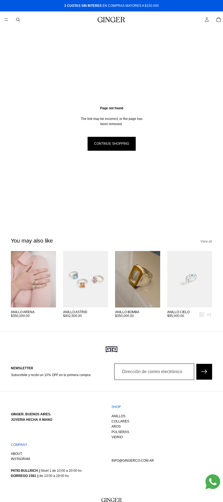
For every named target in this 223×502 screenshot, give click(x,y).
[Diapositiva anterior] (69, 279)
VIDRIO (117, 437)
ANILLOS (118, 416)
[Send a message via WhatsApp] (212, 481)
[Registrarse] (204, 372)
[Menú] (6, 19)
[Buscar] (18, 20)
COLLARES (120, 421)
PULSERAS (120, 432)
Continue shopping (111, 144)
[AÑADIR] (47, 299)
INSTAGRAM (20, 459)
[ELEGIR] (204, 299)
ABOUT (16, 454)
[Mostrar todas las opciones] (209, 314)
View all (206, 241)
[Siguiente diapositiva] (102, 279)
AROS (116, 427)
